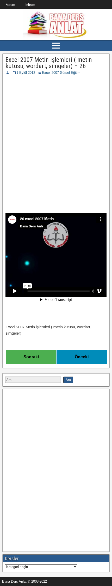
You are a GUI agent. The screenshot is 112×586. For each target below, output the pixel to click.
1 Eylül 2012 (25, 73)
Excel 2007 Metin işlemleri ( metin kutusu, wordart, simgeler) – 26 (48, 63)
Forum (10, 5)
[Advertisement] (56, 134)
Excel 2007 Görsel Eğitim (61, 73)
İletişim (29, 5)
